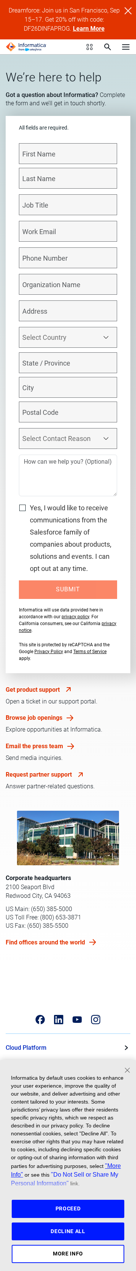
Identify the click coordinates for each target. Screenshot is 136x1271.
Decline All (68, 1231)
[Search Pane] (107, 47)
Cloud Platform (26, 1047)
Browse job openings (35, 717)
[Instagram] (95, 1019)
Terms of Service (90, 651)
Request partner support (39, 774)
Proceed (68, 1208)
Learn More (89, 28)
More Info (68, 1254)
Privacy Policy (48, 651)
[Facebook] (40, 1019)
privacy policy (75, 616)
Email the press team (35, 746)
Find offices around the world (46, 942)
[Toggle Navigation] (125, 46)
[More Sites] (89, 47)
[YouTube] (77, 1019)
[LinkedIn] (58, 1019)
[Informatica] (26, 47)
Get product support (33, 689)
